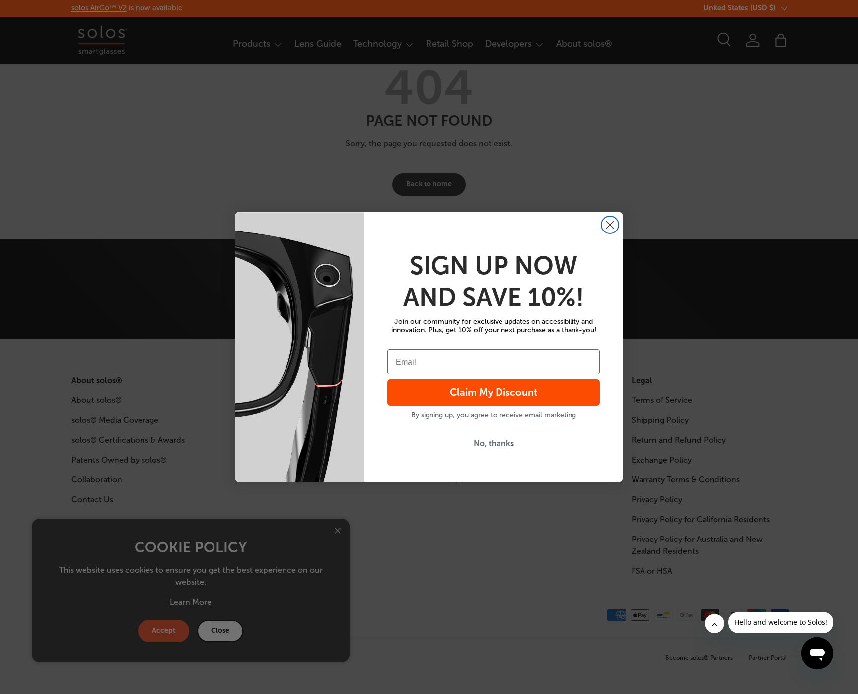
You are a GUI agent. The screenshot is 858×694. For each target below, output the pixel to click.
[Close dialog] (610, 224)
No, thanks (494, 443)
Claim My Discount (494, 392)
